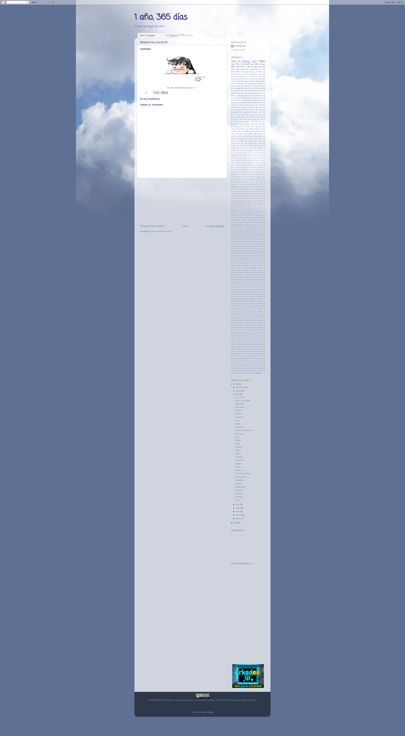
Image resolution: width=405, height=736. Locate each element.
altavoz (261, 187)
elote (238, 249)
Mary (239, 167)
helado (251, 277)
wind (238, 373)
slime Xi (240, 349)
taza (261, 100)
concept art (247, 225)
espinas (243, 254)
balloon (258, 198)
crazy (235, 230)
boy (248, 203)
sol (246, 67)
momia (261, 304)
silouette (252, 347)
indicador (262, 282)
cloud (246, 222)
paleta (256, 316)
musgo (254, 98)
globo (242, 124)
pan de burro (245, 318)
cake (261, 206)
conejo (255, 225)
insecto (242, 285)
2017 (235, 384)
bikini (253, 110)
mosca (256, 306)
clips (241, 222)
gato (246, 72)
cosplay (245, 86)
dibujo (251, 239)
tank (234, 356)
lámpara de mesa (244, 294)
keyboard (253, 287)
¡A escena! (239, 493)
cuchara (233, 232)
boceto (255, 201)
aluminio (233, 189)
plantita (239, 328)
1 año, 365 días (160, 17)
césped (233, 234)
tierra (241, 146)
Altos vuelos (240, 407)
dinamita (253, 241)
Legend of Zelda (254, 163)
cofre (232, 225)
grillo (261, 270)
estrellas (259, 96)
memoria (260, 301)
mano (260, 72)
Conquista (239, 427)
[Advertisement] (182, 201)
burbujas (260, 203)
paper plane (261, 320)
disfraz (261, 241)
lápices (255, 294)
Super (237, 500)
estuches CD (234, 256)
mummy (251, 308)
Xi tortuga (244, 182)
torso (246, 361)
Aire (236, 437)
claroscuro (234, 222)
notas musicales (255, 313)
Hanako (245, 158)
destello (248, 237)
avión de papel (236, 110)
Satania (235, 175)
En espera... (239, 480)
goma (249, 124)
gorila (232, 270)
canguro (241, 210)
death (239, 234)
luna (260, 69)
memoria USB (235, 304)
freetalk (239, 263)
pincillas (260, 325)
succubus (234, 143)
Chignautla (234, 155)
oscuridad (244, 316)
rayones (233, 337)
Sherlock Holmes (236, 177)
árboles (233, 151)
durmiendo (261, 86)
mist (250, 131)
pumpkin (242, 332)
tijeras (263, 359)
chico (235, 115)
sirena (260, 139)
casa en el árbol (244, 213)
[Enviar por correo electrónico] (154, 92)
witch (242, 148)
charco (258, 213)
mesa (247, 98)
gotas (256, 124)
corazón (235, 227)
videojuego (260, 368)
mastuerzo (236, 301)
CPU (261, 153)
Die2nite (260, 103)
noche (233, 69)
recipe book (259, 337)
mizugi (253, 304)
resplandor (253, 340)
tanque (241, 356)
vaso (253, 81)
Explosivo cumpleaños (243, 430)
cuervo (255, 232)
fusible (233, 265)
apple (246, 191)
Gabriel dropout (258, 155)
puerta (261, 330)
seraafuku (255, 344)
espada (255, 251)
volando (233, 148)
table (250, 354)
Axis (234, 153)
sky (239, 81)
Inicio (185, 226)
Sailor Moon (261, 172)
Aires (237, 453)
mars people (243, 299)
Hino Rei (252, 158)
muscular (241, 311)
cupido (261, 232)
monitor (252, 79)
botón (261, 201)
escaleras (241, 251)
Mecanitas (239, 460)
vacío (261, 366)
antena (240, 191)
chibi (257, 93)
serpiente (251, 139)
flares (247, 122)
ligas (244, 79)
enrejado (233, 251)
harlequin (234, 277)
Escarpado (239, 417)
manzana (234, 131)
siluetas (260, 347)
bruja (243, 112)
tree (247, 146)
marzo (238, 515)
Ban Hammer (243, 153)
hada (263, 76)
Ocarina (238, 414)
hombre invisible (252, 280)
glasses (233, 268)
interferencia (259, 285)
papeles (250, 134)
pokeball (234, 139)
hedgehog (242, 277)
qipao (239, 335)
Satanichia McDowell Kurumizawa (252, 175)
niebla (254, 88)
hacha (254, 275)
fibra (263, 256)
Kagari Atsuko (254, 160)
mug (244, 308)
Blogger (210, 712)
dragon (245, 96)
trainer (233, 363)
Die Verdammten (245, 155)
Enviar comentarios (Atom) (161, 231)
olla (238, 316)
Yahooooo (238, 483)
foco (232, 98)
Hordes (261, 158)
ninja (245, 313)
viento (233, 371)
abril (238, 511)
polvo (239, 330)
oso (251, 316)
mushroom (250, 311)
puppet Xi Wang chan (255, 332)
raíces (240, 337)
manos (260, 297)
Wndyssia (250, 179)
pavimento (234, 136)
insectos (249, 285)
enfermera (252, 249)
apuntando (254, 191)
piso (232, 328)
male (234, 297)
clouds (241, 76)
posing (251, 69)
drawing (262, 117)
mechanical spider (248, 301)
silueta (233, 76)
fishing (241, 258)
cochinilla (260, 222)
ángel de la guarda (248, 373)
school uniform (258, 342)
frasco (233, 263)
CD (251, 153)
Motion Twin (237, 170)
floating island (255, 258)
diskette (260, 244)
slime (233, 141)
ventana (241, 103)
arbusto (241, 194)
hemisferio (259, 277)
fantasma (237, 122)
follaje (251, 74)
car (264, 210)
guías (248, 275)
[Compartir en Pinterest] (166, 92)
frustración (253, 263)
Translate (189, 35)
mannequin (251, 297)
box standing (235, 203)
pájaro (233, 335)
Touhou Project (260, 177)
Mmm (237, 444)
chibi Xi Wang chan (244, 61)
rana (256, 335)
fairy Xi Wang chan (252, 256)
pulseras (233, 332)
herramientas (235, 280)
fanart (256, 76)
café (255, 206)
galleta (240, 265)
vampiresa (234, 368)
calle (263, 112)
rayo (261, 335)
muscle (233, 311)
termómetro (255, 359)
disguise (244, 244)
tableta (263, 354)
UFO (263, 105)
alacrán (242, 187)
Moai (263, 167)
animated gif (250, 107)
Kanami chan (241, 163)
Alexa (252, 103)
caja (248, 84)
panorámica (236, 320)
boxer (243, 203)
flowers (255, 261)
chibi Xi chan (244, 218)
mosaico (248, 306)
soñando (248, 351)
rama (239, 91)
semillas (246, 344)
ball (253, 198)
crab (263, 227)
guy (242, 275)
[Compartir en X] (160, 92)
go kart (247, 268)
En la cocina (240, 397)
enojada (260, 249)
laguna (255, 289)
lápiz (253, 129)
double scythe (245, 246)
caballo (241, 206)
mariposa (234, 299)
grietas (254, 270)
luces (247, 129)
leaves (252, 127)
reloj (239, 340)
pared (260, 67)
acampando (251, 184)
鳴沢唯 (258, 373)
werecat (252, 371)
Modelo (237, 450)
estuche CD (259, 254)
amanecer (240, 93)
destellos (255, 237)
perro (261, 323)
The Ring (251, 177)
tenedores (246, 359)
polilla (242, 139)
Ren (248, 172)
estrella (251, 254)
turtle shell (241, 366)
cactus (256, 112)
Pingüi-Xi (233, 172)
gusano (239, 98)
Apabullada (239, 404)
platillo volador (258, 328)
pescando (234, 325)
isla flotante (244, 287)
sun (242, 143)
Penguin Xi (259, 170)
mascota (262, 299)
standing (251, 141)
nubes (262, 64)
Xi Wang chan (239, 46)
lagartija (247, 289)
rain (250, 335)
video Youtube (250, 368)
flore (241, 261)
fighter (235, 258)
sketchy (233, 349)
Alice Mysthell (248, 151)
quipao (245, 335)
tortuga (246, 81)
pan (261, 98)
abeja (242, 184)
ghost (253, 265)
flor (241, 72)
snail (255, 349)
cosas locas (256, 227)
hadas (261, 275)
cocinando (236, 86)
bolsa (260, 110)
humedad (246, 282)
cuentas (247, 232)
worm (251, 148)
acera (260, 184)
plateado (247, 328)
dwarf (233, 249)
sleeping (254, 100)
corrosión (248, 227)
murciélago (260, 308)
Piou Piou (241, 172)
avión (260, 107)
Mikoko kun (255, 167)
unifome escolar (252, 366)
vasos (241, 368)
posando (234, 74)
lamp (261, 289)
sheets (239, 347)
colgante (239, 225)
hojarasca (236, 79)
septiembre (240, 387)
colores (243, 115)
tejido (238, 359)
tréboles (233, 366)
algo (254, 187)
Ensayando (239, 434)
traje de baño (243, 363)
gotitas (246, 270)
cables (242, 84)
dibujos (233, 117)
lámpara (233, 294)
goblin (254, 268)
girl (252, 67)
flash (247, 258)
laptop (243, 292)
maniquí (242, 297)
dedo (244, 234)
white (232, 373)
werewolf (260, 371)
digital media (244, 241)
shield (245, 347)
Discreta (238, 490)
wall (238, 371)
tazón (261, 356)
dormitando (234, 246)
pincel (253, 325)
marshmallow (253, 299)
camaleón (250, 208)
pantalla (245, 320)
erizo (249, 76)
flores (242, 69)
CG (256, 153)
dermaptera (252, 234)
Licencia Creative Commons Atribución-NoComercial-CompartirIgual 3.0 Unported (225, 700)
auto (256, 196)
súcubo (259, 143)
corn (241, 227)
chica (237, 66)
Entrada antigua (215, 226)
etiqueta (253, 120)
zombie (259, 148)
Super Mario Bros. (248, 105)
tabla (238, 354)
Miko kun (246, 167)
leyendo (249, 292)
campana (259, 208)
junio (238, 504)
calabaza (233, 208)
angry (233, 191)
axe (262, 196)
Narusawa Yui (248, 170)
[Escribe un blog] (157, 92)
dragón (253, 246)
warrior (245, 371)
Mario (233, 167)
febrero (239, 518)
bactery (247, 198)
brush (253, 203)
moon (242, 306)
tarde (254, 356)
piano (241, 325)
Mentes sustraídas (242, 400)
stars (261, 351)
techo (232, 359)
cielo (233, 64)
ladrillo (240, 289)
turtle (254, 146)
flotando (248, 261)
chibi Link (239, 215)
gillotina (260, 265)
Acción (237, 424)
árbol (245, 91)
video (261, 146)
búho (249, 112)
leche (260, 127)
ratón (239, 100)
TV (258, 105)
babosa (233, 198)
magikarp (262, 294)
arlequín (257, 194)
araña (233, 72)
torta (252, 361)
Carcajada (239, 457)
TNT (244, 177)
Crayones (239, 410)
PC (238, 105)
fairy (242, 256)
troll (261, 363)
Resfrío (238, 467)
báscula (233, 206)
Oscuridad (239, 497)
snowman (234, 351)
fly (262, 261)
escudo (249, 251)
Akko (240, 151)
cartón (235, 213)
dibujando (244, 239)
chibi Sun (234, 218)
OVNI (251, 91)
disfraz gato (235, 244)
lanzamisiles (235, 292)
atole (250, 196)
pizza (233, 91)
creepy (252, 230)
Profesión (239, 447)
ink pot (235, 285)
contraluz (262, 225)
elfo (252, 96)
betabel (235, 201)
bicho (246, 110)
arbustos (249, 194)
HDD (232, 158)
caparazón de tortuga (253, 210)
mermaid (245, 304)
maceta (260, 129)
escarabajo (237, 88)
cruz (252, 86)
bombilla (234, 84)
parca (235, 323)
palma (263, 316)
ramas (242, 74)
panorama (261, 318)
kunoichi (233, 289)
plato (232, 100)
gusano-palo (234, 275)
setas (232, 347)
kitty (245, 127)
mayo (238, 508)
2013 (235, 523)
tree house (254, 363)
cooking (252, 115)
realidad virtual (249, 337)
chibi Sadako (259, 215)
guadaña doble (243, 273)
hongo (263, 124)
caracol (249, 93)
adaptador (234, 187)
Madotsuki (259, 165)
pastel (259, 134)
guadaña (234, 273)
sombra (241, 141)
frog (246, 263)
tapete (248, 356)
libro (256, 292)
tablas (245, 354)
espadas (262, 251)
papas (253, 320)
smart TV (248, 349)
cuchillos (240, 232)
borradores (235, 112)
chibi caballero (255, 218)
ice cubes (253, 282)
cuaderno (260, 230)
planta (260, 136)
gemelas (247, 265)
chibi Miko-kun (249, 215)
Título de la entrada (243, 473)
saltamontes (240, 342)
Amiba (263, 151)
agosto (238, 391)
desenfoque (261, 234)
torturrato (260, 361)
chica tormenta (242, 220)
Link (232, 105)
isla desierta (234, 287)
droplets (236, 120)
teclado (233, 103)
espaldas (236, 254)
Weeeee (238, 463)
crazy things (243, 230)
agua (232, 93)
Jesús (244, 160)
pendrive (253, 323)
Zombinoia (237, 107)
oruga (261, 88)
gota (239, 270)
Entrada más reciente (152, 226)
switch (233, 354)
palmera (235, 318)
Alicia (257, 151)
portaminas (247, 330)
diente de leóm (260, 239)
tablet (256, 354)
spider (255, 351)
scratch (233, 344)
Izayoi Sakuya (235, 160)
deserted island (238, 237)
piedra (247, 325)
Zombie (238, 440)
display (254, 117)
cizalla (261, 220)
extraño (262, 120)
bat (264, 198)
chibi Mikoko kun (259, 84)
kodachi (261, 287)
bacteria (240, 198)
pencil (244, 136)
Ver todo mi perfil (238, 50)
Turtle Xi (235, 179)
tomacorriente (237, 361)
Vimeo (242, 179)
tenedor (233, 146)
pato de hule (244, 323)
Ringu (253, 172)
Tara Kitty (259, 91)
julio (237, 394)
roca (261, 340)
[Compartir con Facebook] (163, 92)
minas (243, 131)
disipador (252, 244)
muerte (239, 308)
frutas (261, 263)
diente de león (244, 117)
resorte (245, 340)
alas (249, 187)
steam (260, 141)
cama (241, 208)
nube (232, 81)
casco (252, 213)
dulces (245, 120)
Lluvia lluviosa (240, 477)
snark (261, 349)
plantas (259, 74)
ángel (260, 81)
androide (242, 189)
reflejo (233, 340)
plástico (233, 330)
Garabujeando (240, 487)
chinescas (253, 220)
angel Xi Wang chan (256, 189)
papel (241, 134)
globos (240, 268)
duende (260, 246)
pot (255, 330)
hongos (238, 282)
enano (244, 249)
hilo (243, 280)
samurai (249, 342)
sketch (246, 100)
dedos (260, 115)
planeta (252, 136)
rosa (232, 342)
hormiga (237, 127)
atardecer (243, 196)
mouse (260, 79)
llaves (261, 292)
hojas (253, 72)
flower (256, 122)
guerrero (252, 273)
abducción (234, 184)
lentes (233, 129)
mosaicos (259, 131)
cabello (248, 206)
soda (241, 351)
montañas (234, 306)
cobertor (252, 222)
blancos (248, 201)
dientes (235, 241)
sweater (251, 143)
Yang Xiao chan (257, 182)
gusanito (260, 273)
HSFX (238, 158)
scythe (239, 344)
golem (261, 268)
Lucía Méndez (248, 165)
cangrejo (233, 210)
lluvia (240, 129)
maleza (246, 88)
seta (261, 344)
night (233, 134)
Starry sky (239, 470)
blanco (242, 201)
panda (254, 318)
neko (239, 313)
